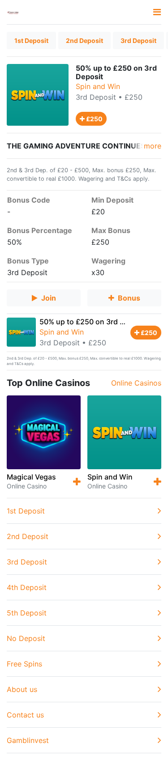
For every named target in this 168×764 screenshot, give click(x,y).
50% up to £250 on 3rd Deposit (92, 321)
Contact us (25, 714)
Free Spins (24, 663)
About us (22, 689)
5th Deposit (27, 612)
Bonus (129, 297)
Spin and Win (98, 86)
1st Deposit (31, 40)
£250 (94, 119)
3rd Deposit (138, 40)
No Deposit (26, 638)
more (152, 145)
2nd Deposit (84, 40)
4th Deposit (27, 587)
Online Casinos (136, 382)
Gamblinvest (28, 740)
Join (48, 297)
